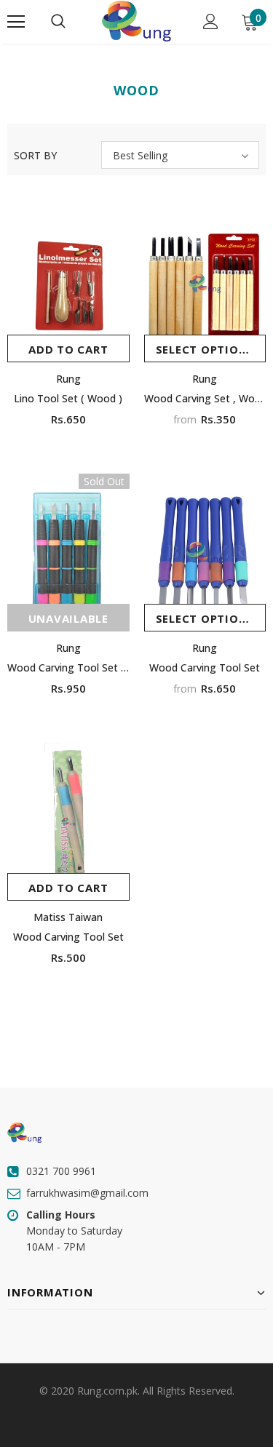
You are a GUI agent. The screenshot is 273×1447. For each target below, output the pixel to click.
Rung (68, 379)
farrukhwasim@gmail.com (87, 1193)
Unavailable (68, 618)
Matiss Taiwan (68, 917)
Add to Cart (68, 349)
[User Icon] (210, 21)
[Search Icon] (58, 22)
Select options (206, 349)
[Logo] (136, 21)
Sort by (35, 155)
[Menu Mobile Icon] (16, 22)
